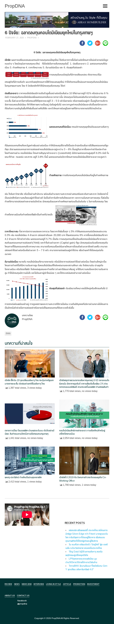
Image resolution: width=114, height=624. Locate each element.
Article (67, 584)
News (17, 584)
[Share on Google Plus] (97, 44)
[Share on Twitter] (90, 44)
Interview (39, 584)
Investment (93, 584)
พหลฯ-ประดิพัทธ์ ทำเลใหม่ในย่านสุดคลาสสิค (23, 477)
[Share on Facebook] (82, 44)
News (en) (26, 584)
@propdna (22, 603)
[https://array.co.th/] (57, 19)
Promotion (79, 584)
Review (8, 584)
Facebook (22, 600)
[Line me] (105, 44)
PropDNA (32, 38)
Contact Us (23, 595)
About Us (10, 595)
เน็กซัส (8, 333)
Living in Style (53, 584)
